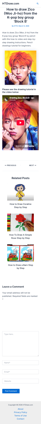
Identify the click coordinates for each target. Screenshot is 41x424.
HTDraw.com (10, 3)
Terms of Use (20, 415)
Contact (20, 419)
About (20, 409)
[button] (38, 3)
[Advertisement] (20, 317)
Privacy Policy (20, 412)
